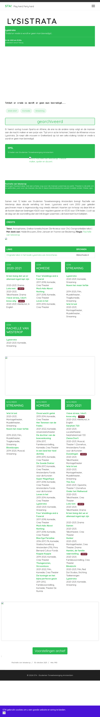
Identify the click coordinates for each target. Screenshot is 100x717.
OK (4, 713)
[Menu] (93, 6)
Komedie (26, 111)
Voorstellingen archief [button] (50, 651)
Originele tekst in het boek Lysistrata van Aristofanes (32, 255)
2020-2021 (12, 111)
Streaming (40, 111)
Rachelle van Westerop (21, 662)
